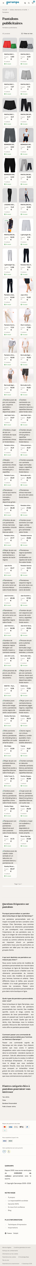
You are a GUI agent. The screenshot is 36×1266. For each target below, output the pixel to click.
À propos (11, 1197)
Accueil (4, 10)
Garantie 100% (13, 1204)
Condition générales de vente (22, 1247)
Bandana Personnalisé (9, 1103)
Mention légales (6, 1247)
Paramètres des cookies (9, 1257)
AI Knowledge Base (23, 1257)
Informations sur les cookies (10, 1254)
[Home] (12, 3)
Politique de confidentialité (10, 1250)
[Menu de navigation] (3, 3)
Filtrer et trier (28, 33)
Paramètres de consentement (10, 1263)
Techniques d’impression (17, 1224)
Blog (9, 1210)
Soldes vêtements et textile (18, 10)
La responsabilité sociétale (18, 1201)
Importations (13, 1228)
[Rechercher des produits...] (29, 3)
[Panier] (32, 3)
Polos (4, 1100)
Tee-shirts (5, 1097)
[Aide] (25, 3)
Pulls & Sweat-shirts (9, 1106)
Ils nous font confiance (16, 1207)
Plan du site (5, 1260)
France (12, 1233)
